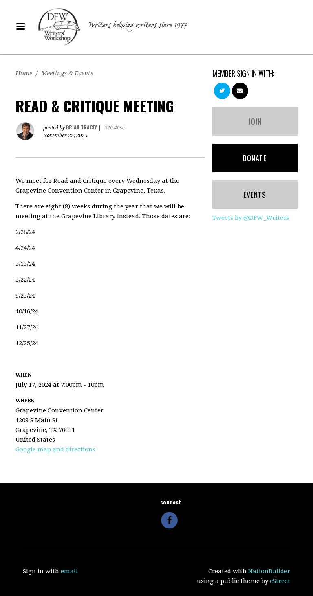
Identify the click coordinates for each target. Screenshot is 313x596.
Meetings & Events (67, 73)
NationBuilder (269, 571)
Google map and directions (55, 449)
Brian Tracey (81, 127)
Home (23, 73)
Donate (255, 158)
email (69, 571)
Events (254, 194)
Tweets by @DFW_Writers (250, 217)
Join (255, 121)
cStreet (280, 581)
